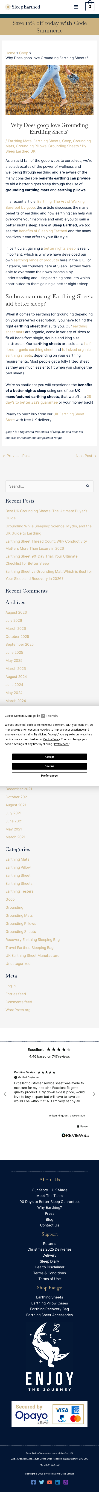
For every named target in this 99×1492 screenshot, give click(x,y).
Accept (49, 756)
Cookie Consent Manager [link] (20, 715)
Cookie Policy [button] (51, 739)
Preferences (49, 775)
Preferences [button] (61, 744)
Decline (49, 766)
